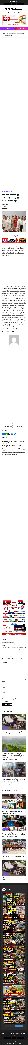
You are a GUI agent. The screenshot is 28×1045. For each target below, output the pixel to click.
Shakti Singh (5, 836)
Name (4, 681)
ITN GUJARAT (5, 759)
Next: (14, 647)
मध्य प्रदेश (23, 1033)
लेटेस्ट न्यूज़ (9, 191)
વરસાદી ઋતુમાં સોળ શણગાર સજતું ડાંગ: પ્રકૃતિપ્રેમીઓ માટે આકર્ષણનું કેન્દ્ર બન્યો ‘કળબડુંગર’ (13, 755)
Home (3, 33)
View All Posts (19, 426)
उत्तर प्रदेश (5, 807)
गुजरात (15, 1035)
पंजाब (12, 1035)
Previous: (14, 641)
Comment (5, 662)
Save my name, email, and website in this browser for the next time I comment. (14, 699)
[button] (2, 28)
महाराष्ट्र (19, 1035)
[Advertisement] (14, 53)
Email (4, 687)
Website (4, 692)
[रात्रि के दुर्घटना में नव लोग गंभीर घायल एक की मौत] (14, 722)
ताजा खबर (4, 191)
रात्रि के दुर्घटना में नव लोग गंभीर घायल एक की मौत (13, 732)
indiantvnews (5, 204)
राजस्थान (8, 1035)
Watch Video (22, 28)
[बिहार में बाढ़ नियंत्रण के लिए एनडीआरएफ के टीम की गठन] (14, 846)
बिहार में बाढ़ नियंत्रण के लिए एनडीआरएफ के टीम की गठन (13, 856)
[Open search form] (11, 28)
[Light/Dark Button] (8, 28)
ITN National (14, 9)
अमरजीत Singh (5, 858)
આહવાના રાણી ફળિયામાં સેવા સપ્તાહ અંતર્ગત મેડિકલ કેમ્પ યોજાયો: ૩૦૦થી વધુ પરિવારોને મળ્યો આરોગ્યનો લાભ (13, 781)
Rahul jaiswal (5, 734)
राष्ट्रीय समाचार (5, 1033)
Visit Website (8, 426)
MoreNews (10, 1043)
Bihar (5, 852)
